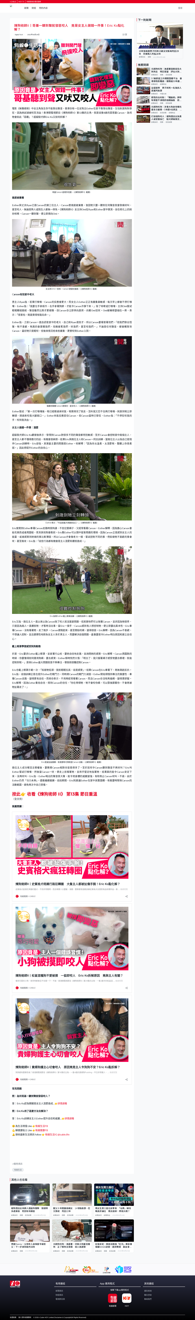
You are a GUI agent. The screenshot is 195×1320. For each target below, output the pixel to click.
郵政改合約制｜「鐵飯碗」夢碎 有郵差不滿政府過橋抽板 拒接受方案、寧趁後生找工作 (167, 99)
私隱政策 (13, 1317)
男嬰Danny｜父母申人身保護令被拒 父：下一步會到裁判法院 (29, 1245)
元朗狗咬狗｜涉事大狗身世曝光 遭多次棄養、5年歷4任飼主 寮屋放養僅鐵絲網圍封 (167, 108)
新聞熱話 (107, 1215)
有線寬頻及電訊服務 (34, 2)
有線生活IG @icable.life (57, 1134)
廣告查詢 (148, 1291)
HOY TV (21, 2)
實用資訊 (18, 1164)
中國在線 (163, 94)
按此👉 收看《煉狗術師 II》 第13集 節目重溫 (54, 794)
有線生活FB (41, 1126)
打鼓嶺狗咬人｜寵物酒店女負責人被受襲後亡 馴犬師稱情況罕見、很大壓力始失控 (166, 118)
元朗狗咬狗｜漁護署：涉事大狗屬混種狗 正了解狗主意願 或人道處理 (71, 1245)
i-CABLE (13, 2)
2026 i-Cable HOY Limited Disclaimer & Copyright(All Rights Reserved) (60, 1317)
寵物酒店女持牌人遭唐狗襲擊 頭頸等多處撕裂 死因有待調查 (29, 1209)
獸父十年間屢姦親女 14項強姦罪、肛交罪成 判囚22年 (71, 1209)
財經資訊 (59, 1295)
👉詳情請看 (61, 1103)
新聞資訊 (14, 1215)
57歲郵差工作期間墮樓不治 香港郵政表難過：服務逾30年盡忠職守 (166, 80)
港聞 (21, 1215)
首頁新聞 (28, 1215)
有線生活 (18, 1170)
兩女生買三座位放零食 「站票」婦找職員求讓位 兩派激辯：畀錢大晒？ (113, 1209)
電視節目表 (60, 1299)
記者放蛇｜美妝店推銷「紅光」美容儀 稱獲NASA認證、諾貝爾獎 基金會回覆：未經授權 (114, 1245)
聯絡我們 (148, 1299)
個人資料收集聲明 (24, 1317)
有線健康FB (41, 1130)
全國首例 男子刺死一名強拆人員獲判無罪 (166, 89)
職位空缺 (148, 1295)
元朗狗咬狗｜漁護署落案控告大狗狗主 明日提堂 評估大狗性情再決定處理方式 (166, 70)
